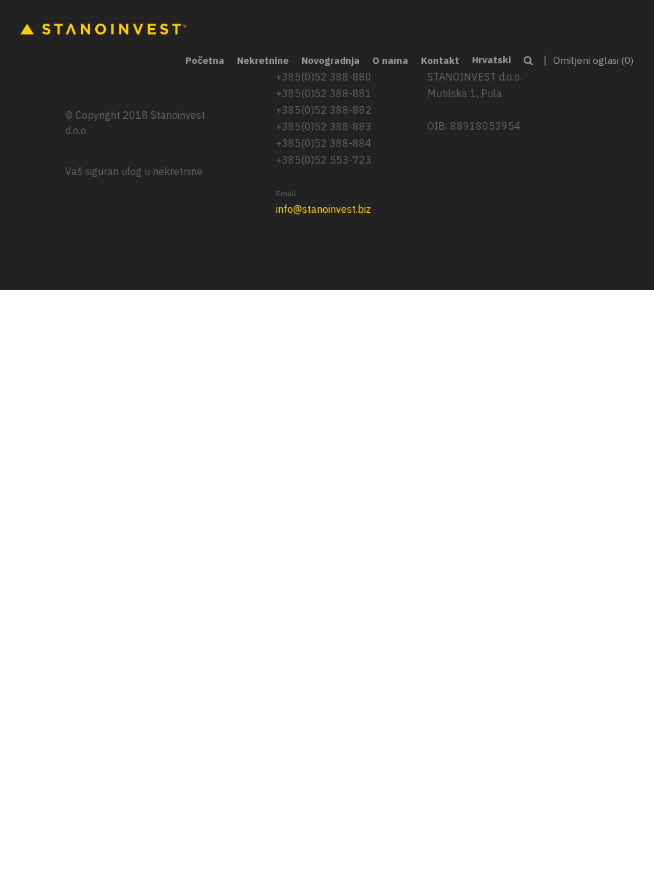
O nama (390, 60)
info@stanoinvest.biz (323, 209)
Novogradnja (330, 60)
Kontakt (440, 60)
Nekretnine (263, 60)
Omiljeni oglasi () (593, 60)
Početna (204, 60)
